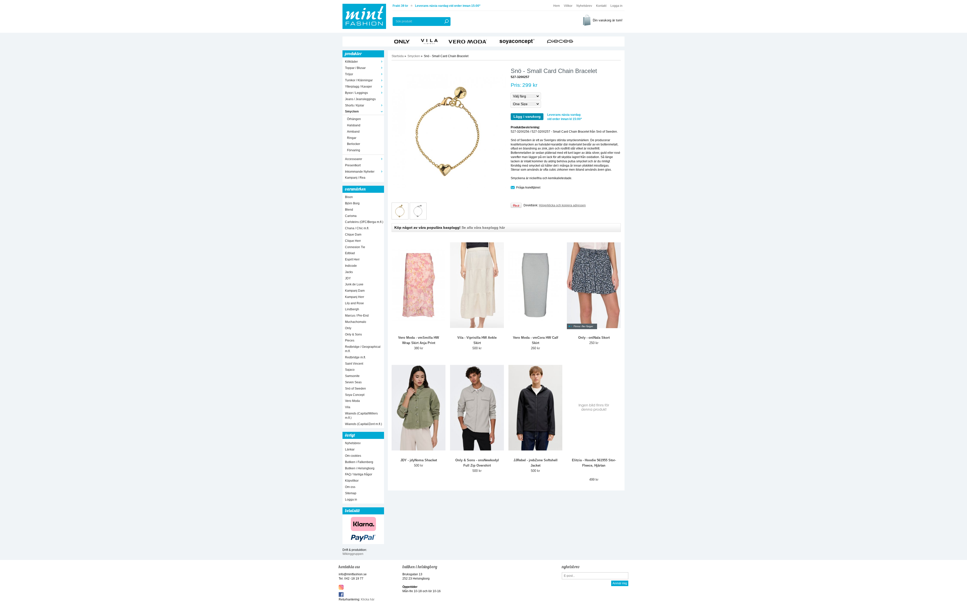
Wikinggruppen (352, 554)
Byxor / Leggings (356, 93)
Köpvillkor (352, 480)
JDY (348, 278)
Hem (556, 6)
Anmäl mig (619, 583)
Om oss (350, 487)
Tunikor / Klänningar (359, 80)
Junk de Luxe (354, 284)
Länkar (350, 449)
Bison (349, 197)
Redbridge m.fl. (355, 357)
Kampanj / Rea (355, 177)
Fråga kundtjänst (528, 187)
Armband (353, 131)
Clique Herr (353, 241)
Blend (349, 209)
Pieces (349, 340)
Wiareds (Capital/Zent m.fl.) (363, 424)
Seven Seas (353, 382)
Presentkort (353, 165)
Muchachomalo (355, 322)
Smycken (352, 111)
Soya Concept (354, 395)
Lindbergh (352, 309)
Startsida (398, 56)
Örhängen (354, 119)
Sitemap (350, 493)
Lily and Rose (354, 303)
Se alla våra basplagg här (483, 227)
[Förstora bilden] (449, 131)
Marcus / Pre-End (357, 315)
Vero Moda (352, 401)
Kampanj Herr (354, 297)
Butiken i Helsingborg (359, 468)
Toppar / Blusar (355, 68)
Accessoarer (353, 159)
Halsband (353, 125)
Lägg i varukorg (527, 117)
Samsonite (352, 376)
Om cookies (353, 456)
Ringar (351, 138)
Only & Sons (353, 334)
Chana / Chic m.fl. (357, 228)
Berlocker (353, 144)
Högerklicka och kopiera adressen (562, 205)
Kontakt (601, 6)
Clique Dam (353, 234)
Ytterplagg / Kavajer (358, 86)
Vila (347, 407)
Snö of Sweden (355, 388)
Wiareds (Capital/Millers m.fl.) (361, 416)
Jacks (349, 272)
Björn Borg (352, 203)
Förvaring (353, 150)
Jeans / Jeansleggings (360, 99)
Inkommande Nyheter (359, 171)
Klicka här (367, 599)
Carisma (351, 216)
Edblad (350, 253)
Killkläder (351, 61)
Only (348, 328)
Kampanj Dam (355, 290)
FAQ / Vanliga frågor (358, 474)
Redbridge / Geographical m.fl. (363, 349)
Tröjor (349, 74)
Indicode (351, 266)
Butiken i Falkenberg (359, 462)
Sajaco (350, 369)
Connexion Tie (355, 247)
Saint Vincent (354, 363)
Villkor (568, 6)
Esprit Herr (352, 259)
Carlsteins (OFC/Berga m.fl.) (364, 222)
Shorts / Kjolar (354, 105)
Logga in (616, 6)
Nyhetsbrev (584, 6)
